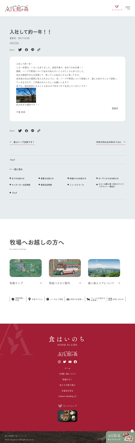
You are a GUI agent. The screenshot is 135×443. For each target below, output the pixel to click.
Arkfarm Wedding (66, 396)
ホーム (67, 368)
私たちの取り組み (67, 384)
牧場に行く (67, 379)
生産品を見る (67, 390)
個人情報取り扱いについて (15, 435)
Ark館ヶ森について (67, 373)
